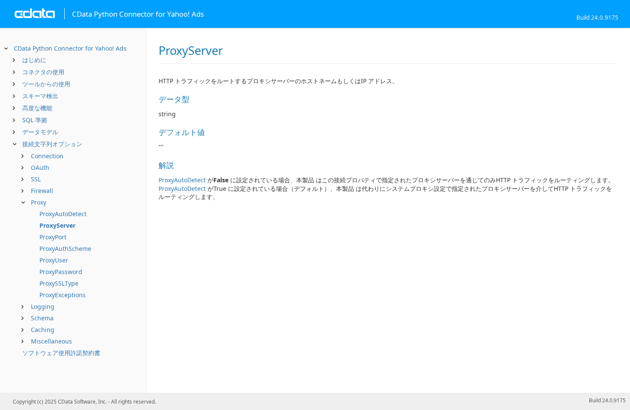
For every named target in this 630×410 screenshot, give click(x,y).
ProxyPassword (60, 272)
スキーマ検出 (40, 96)
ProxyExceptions (62, 295)
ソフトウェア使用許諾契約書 (61, 353)
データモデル (40, 132)
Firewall (42, 191)
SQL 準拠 (34, 120)
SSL (36, 179)
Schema (42, 318)
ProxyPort (52, 237)
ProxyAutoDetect (63, 214)
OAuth (40, 167)
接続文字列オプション (52, 144)
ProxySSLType (58, 283)
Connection (47, 156)
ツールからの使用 (46, 84)
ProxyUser (53, 260)
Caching (42, 330)
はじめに (34, 60)
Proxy (38, 202)
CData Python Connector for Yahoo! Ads (70, 48)
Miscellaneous (51, 341)
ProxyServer (57, 225)
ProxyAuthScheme (65, 248)
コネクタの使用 (43, 72)
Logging (42, 306)
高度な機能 (37, 108)
